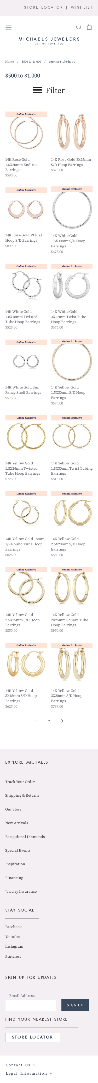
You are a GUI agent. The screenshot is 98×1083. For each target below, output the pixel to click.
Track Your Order (20, 781)
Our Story (13, 809)
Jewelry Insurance (21, 891)
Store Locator (32, 1037)
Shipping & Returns (22, 795)
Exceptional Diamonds (25, 836)
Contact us (19, 1065)
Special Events (18, 850)
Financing (14, 877)
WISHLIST (82, 8)
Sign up (75, 1005)
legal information (28, 1073)
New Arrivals (16, 822)
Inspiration (15, 864)
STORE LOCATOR (43, 8)
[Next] (62, 722)
